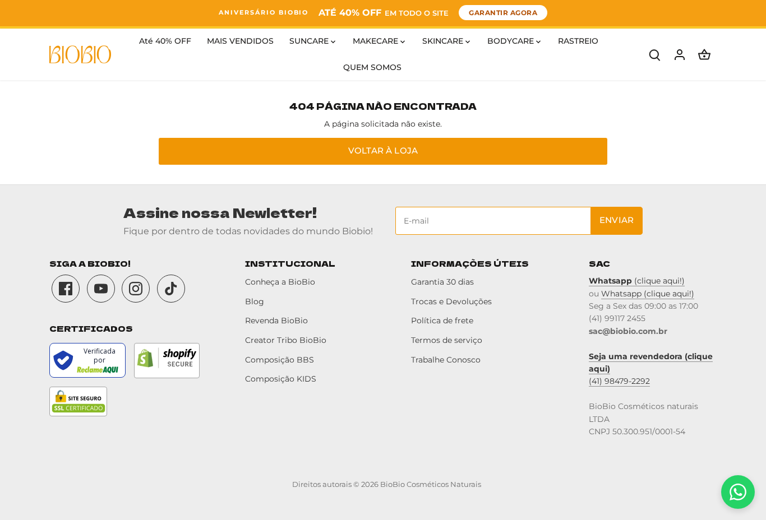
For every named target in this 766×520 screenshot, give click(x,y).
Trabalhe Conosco (446, 360)
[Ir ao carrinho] (704, 54)
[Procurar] (655, 54)
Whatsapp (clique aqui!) (647, 294)
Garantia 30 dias (442, 282)
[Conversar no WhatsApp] (738, 492)
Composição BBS (279, 360)
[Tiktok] (171, 289)
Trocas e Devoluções (451, 301)
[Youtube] (101, 289)
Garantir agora (503, 12)
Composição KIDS (280, 379)
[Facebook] (66, 289)
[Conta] (679, 54)
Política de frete (442, 320)
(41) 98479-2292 (619, 381)
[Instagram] (136, 289)
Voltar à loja (383, 150)
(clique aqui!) (637, 281)
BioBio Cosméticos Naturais (430, 484)
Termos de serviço (446, 340)
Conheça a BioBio (280, 282)
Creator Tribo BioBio (285, 340)
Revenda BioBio (276, 320)
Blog (254, 301)
